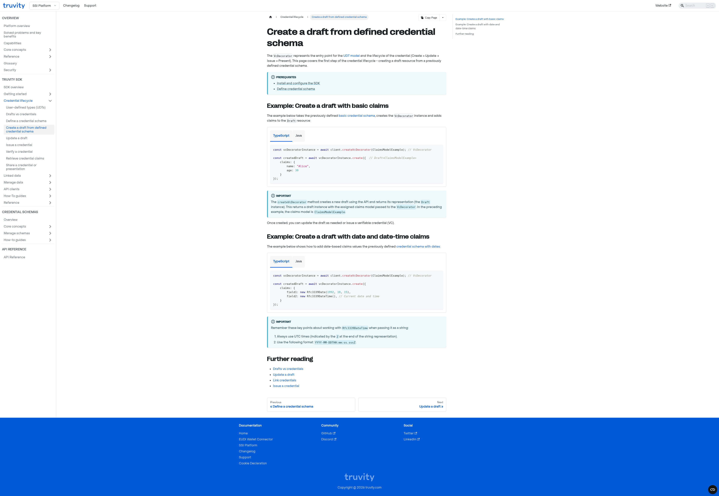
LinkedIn (410, 439)
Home (243, 433)
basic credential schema (357, 116)
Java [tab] (298, 136)
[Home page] (270, 17)
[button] (27, 50)
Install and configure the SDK (298, 83)
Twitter (409, 433)
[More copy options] (442, 17)
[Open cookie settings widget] (712, 489)
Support (90, 5)
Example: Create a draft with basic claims (480, 19)
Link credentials (284, 380)
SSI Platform (248, 445)
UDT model (351, 56)
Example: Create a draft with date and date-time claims (478, 26)
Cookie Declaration (253, 463)
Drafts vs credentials (288, 369)
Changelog (71, 5)
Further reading (465, 33)
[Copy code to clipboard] (439, 149)
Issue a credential (286, 386)
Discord (327, 439)
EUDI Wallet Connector (256, 439)
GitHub (326, 433)
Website (661, 5)
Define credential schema (296, 89)
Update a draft (283, 375)
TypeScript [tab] (281, 136)
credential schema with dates (418, 246)
